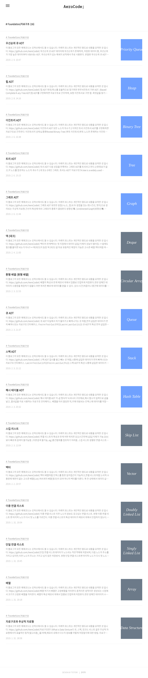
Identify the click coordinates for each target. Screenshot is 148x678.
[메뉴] (8, 6)
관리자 (83, 672)
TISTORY (74, 672)
